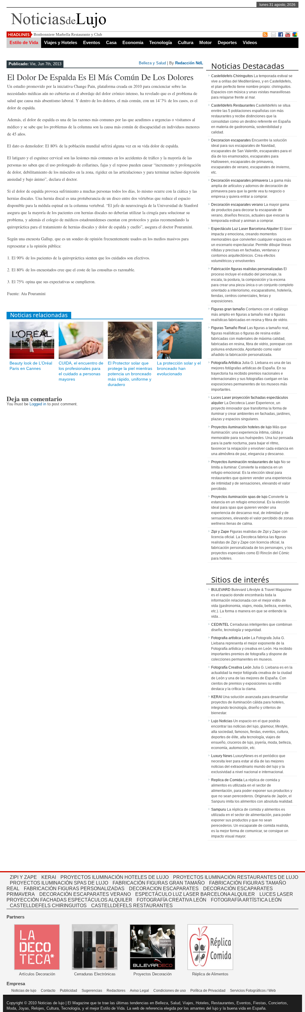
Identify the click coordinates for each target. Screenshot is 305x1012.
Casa (111, 42)
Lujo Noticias (221, 721)
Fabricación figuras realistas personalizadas (247, 269)
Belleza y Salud (152, 63)
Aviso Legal (139, 990)
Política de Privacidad (207, 990)
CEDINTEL (220, 624)
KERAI (216, 697)
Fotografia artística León (230, 638)
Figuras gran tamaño (228, 309)
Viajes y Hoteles (60, 42)
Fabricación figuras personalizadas (74, 888)
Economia (132, 42)
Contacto (48, 990)
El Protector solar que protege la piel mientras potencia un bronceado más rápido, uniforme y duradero (130, 374)
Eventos (91, 42)
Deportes (227, 42)
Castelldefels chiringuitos (48, 905)
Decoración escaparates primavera (239, 180)
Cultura (185, 42)
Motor (205, 42)
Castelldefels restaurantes (132, 905)
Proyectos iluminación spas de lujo (239, 497)
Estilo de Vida (24, 42)
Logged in (37, 404)
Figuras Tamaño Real (228, 328)
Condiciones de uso (169, 990)
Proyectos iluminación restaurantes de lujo (245, 462)
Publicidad (68, 990)
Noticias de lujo (23, 990)
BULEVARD (221, 590)
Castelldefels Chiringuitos (232, 76)
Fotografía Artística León (246, 899)
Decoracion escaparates (231, 140)
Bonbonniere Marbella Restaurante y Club (68, 34)
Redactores (116, 990)
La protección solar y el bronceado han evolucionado (179, 368)
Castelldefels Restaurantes (233, 105)
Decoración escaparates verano (237, 205)
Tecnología (160, 42)
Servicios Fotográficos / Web (253, 990)
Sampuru (218, 809)
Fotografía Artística (226, 363)
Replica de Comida (226, 780)
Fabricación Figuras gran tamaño (159, 882)
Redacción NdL (189, 63)
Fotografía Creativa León (231, 667)
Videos (250, 42)
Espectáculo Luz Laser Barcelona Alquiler (245, 229)
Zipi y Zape (220, 532)
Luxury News (221, 756)
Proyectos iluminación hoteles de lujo (241, 427)
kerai (48, 877)
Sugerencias (92, 990)
